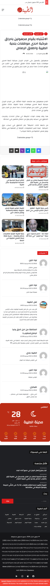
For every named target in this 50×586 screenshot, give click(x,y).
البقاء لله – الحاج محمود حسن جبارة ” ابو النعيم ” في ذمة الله (37, 235)
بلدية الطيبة (28, 518)
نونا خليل (33, 260)
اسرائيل (45, 514)
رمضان (10, 518)
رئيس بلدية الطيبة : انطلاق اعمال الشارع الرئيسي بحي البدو (37, 209)
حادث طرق (18, 518)
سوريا (36, 522)
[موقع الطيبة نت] (25, 9)
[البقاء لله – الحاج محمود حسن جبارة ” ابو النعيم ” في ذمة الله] (37, 225)
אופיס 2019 (25, 540)
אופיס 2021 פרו (16, 540)
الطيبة (14, 514)
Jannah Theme (6, 581)
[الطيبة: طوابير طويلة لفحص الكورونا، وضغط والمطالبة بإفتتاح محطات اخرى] (13, 199)
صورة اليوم (28, 522)
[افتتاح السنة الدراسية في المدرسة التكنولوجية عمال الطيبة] (13, 171)
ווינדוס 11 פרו (13, 544)
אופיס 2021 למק (43, 544)
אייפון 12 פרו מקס (26, 555)
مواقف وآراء (37, 526)
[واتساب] (33, 150)
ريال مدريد (44, 522)
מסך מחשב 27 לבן (11, 562)
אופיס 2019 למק (32, 544)
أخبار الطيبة (38, 33)
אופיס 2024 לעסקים (22, 566)
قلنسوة (9, 522)
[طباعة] (11, 150)
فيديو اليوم (18, 522)
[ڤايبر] (22, 150)
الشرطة (21, 514)
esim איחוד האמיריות (33, 562)
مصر (46, 526)
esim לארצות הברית (9, 559)
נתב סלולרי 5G (25, 548)
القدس (45, 518)
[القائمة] (3, 10)
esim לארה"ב (20, 559)
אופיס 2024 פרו (33, 566)
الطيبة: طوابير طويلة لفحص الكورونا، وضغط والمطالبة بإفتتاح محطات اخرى (14, 210)
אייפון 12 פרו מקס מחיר (13, 555)
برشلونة (37, 518)
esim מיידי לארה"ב (30, 559)
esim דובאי (44, 562)
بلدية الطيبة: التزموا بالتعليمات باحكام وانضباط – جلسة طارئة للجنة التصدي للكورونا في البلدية (13, 237)
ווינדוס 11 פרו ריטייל (36, 548)
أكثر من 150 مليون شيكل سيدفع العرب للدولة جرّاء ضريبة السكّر (23, 2)
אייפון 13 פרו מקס (22, 551)
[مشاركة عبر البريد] (17, 150)
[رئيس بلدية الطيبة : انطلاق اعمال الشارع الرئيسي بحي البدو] (37, 199)
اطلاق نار (36, 514)
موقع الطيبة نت (41, 53)
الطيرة (7, 514)
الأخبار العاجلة (28, 33)
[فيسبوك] (38, 150)
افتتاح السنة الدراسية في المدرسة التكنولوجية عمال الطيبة (15, 182)
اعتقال (29, 514)
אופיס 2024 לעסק (21, 570)
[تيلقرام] (27, 150)
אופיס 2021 (6, 540)
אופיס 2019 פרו (34, 540)
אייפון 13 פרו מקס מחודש (40, 555)
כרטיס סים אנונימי (15, 548)
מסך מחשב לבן (22, 562)
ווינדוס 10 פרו (22, 544)
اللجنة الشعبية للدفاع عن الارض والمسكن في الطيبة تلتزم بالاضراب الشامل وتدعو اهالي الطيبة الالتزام (37, 183)
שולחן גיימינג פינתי (33, 551)
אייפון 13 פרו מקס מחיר (8, 551)
